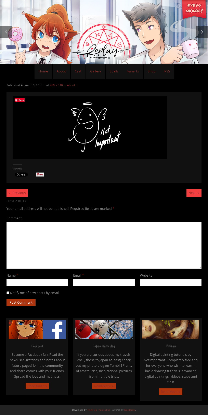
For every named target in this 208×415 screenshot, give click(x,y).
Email (78, 275)
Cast (78, 71)
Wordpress (129, 409)
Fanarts (133, 71)
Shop (152, 71)
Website (146, 275)
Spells (114, 71)
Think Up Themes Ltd (98, 409)
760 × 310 (56, 85)
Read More (36, 386)
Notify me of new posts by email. (35, 293)
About (61, 71)
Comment (14, 218)
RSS (167, 71)
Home (43, 71)
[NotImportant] (90, 127)
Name (12, 275)
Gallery (95, 71)
